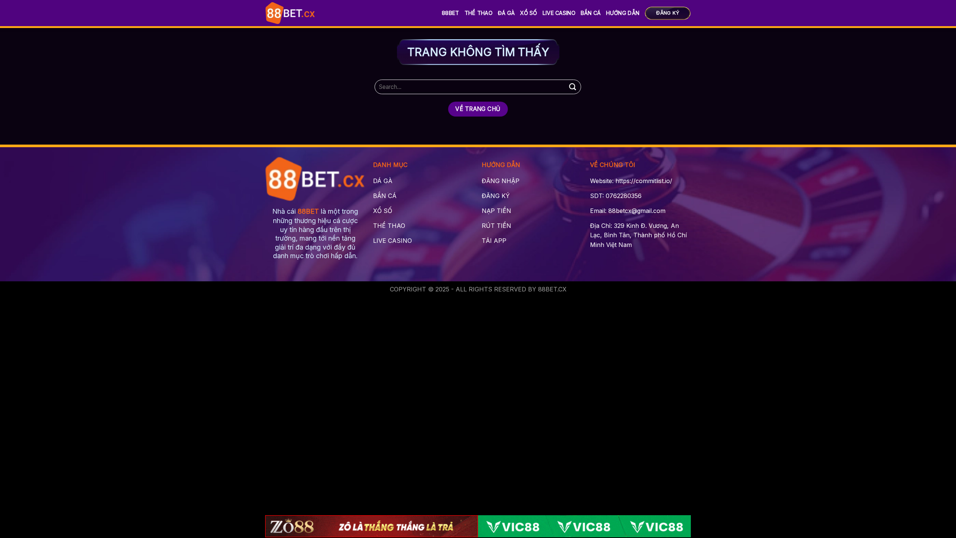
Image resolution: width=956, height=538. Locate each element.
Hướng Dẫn (623, 13)
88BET (450, 13)
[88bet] (290, 13)
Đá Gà (506, 13)
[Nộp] (572, 87)
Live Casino (559, 13)
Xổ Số (528, 13)
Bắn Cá (591, 13)
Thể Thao (479, 13)
